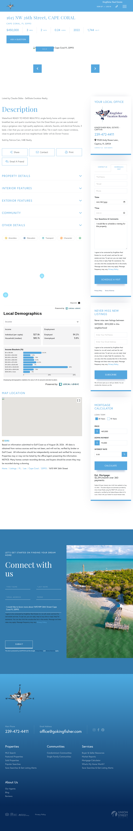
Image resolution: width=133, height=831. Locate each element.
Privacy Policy (113, 269)
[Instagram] (94, 730)
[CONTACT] (17, 39)
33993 (44, 468)
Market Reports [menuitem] (89, 756)
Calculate (111, 465)
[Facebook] (98, 730)
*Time (97, 208)
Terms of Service (109, 290)
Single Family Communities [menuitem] (59, 756)
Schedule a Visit (118, 168)
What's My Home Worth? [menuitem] (93, 764)
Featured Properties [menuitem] (14, 756)
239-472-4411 (104, 134)
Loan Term (100, 414)
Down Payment (102, 438)
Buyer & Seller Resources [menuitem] (93, 753)
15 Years (113, 418)
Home (4, 468)
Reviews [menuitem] (8, 796)
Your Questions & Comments (106, 219)
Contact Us (99, 148)
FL (20, 468)
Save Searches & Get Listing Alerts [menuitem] (21, 768)
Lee (24, 468)
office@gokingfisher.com (61, 731)
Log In (108, 7)
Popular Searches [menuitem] (13, 764)
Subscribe (111, 374)
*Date (97, 197)
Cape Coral (34, 468)
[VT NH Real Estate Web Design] (119, 814)
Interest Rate (101, 449)
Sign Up (100, 7)
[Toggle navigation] (125, 6)
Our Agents (108, 148)
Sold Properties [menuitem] (12, 760)
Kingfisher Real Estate (112, 2)
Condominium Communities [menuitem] (59, 753)
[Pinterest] (102, 730)
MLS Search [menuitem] (10, 753)
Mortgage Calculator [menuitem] (91, 760)
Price (97, 426)
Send (19, 644)
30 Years (101, 418)
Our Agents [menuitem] (10, 788)
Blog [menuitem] (7, 792)
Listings (12, 468)
